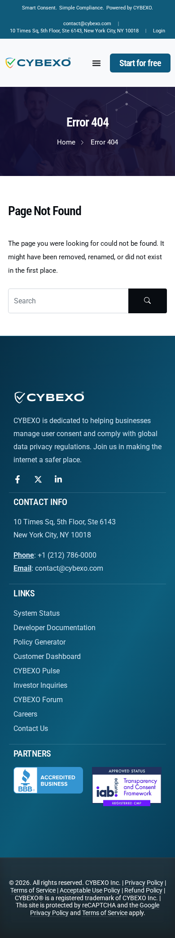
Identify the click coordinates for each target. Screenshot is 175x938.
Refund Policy (143, 890)
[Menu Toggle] (96, 63)
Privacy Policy (144, 882)
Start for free (140, 63)
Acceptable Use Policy (90, 890)
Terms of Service (33, 890)
